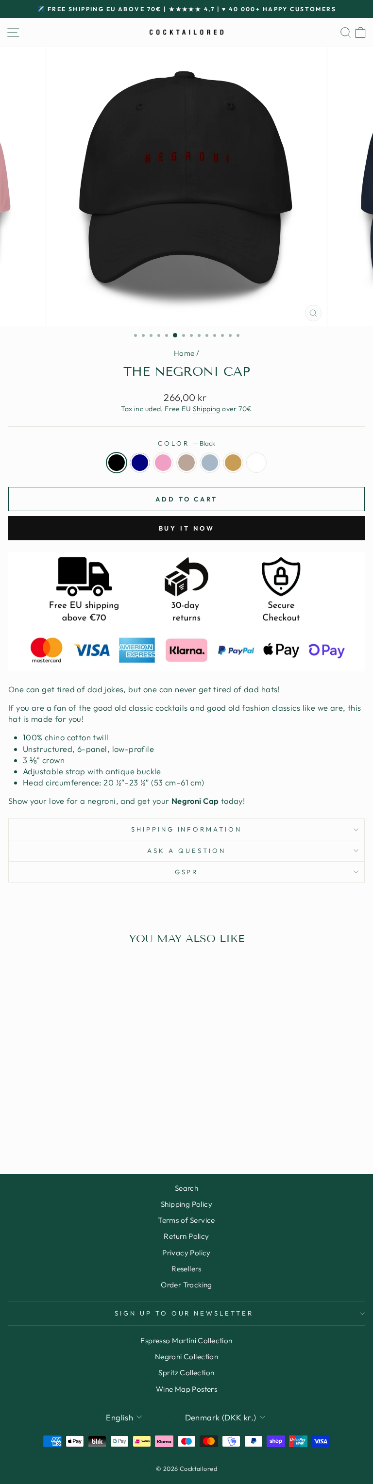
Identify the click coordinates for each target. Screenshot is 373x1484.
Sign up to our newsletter (184, 1313)
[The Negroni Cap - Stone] (77, 1128)
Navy (140, 462)
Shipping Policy (186, 1204)
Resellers (186, 1268)
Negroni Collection (186, 1356)
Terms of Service (186, 1220)
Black (116, 462)
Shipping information (186, 829)
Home (184, 353)
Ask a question (186, 850)
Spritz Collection (186, 1372)
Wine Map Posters (187, 1389)
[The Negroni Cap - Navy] (54, 1128)
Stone (186, 462)
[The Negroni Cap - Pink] (65, 1128)
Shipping (206, 408)
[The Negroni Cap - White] (110, 1128)
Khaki (233, 462)
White (256, 462)
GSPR (187, 872)
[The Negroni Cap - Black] (43, 1128)
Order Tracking (186, 1284)
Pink (163, 462)
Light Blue (210, 462)
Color (186, 443)
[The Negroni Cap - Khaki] (99, 1128)
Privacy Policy (186, 1252)
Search (186, 1188)
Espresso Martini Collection (186, 1340)
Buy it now (187, 528)
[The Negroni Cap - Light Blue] (88, 1128)
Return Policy (186, 1236)
